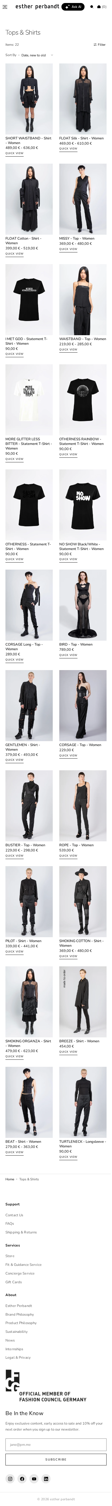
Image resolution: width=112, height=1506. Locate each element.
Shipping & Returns (21, 1232)
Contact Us (14, 1215)
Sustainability (16, 1331)
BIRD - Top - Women (74, 626)
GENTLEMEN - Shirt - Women (22, 726)
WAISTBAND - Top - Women (74, 332)
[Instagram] (10, 1478)
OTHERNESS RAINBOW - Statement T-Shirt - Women (79, 429)
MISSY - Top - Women (74, 232)
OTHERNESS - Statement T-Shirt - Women (26, 531)
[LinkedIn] (46, 1478)
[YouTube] (34, 1478)
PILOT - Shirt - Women (23, 913)
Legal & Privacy (18, 1357)
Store (9, 1256)
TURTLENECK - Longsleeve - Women (79, 1110)
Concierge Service (20, 1273)
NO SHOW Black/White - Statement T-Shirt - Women (79, 531)
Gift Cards (13, 1282)
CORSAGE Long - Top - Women (24, 628)
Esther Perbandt (18, 1305)
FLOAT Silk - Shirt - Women (79, 135)
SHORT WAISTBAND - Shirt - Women (24, 137)
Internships (14, 1349)
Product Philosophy (21, 1323)
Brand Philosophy (19, 1314)
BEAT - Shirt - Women (23, 1108)
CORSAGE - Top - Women (78, 723)
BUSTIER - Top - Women (25, 820)
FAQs (9, 1223)
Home (9, 1145)
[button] (5, 7)
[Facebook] (22, 1478)
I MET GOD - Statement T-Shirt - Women (26, 332)
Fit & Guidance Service (23, 1264)
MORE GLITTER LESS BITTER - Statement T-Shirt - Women (27, 432)
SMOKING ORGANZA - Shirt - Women (24, 1013)
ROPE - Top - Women (74, 820)
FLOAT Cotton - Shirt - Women (23, 235)
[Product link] (28, 109)
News (10, 1340)
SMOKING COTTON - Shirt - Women (79, 916)
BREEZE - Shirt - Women (77, 1011)
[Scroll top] (100, 1498)
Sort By (10, 55)
